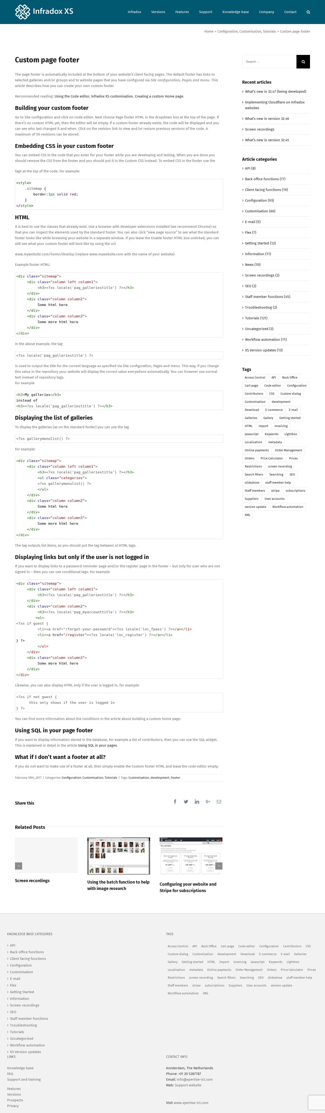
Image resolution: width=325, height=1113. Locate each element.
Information (19, 998)
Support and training (24, 1079)
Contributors (254, 393)
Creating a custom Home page (159, 96)
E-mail (293, 410)
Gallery (268, 418)
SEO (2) (250, 286)
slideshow (252, 482)
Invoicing (281, 426)
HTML (248, 426)
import (263, 426)
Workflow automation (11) (266, 339)
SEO (292, 474)
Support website (188, 1085)
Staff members (255, 490)
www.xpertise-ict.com (191, 1103)
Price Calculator (272, 458)
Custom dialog (291, 393)
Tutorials (111, 777)
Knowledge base (20, 1068)
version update (255, 507)
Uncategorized (21, 1038)
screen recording (280, 466)
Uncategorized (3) (259, 329)
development (160, 777)
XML (247, 515)
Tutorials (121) (256, 318)
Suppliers (251, 499)
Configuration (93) (259, 200)
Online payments (257, 450)
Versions (14, 1094)
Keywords (271, 434)
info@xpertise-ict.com (195, 1079)
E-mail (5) (253, 222)
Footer (175, 777)
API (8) (250, 168)
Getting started (290, 418)
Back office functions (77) (265, 179)
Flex (13, 985)
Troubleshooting (23, 1025)
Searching (276, 474)
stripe (275, 490)
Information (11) (258, 254)
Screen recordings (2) (262, 275)
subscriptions (295, 490)
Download (252, 410)
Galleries (251, 418)
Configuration (71, 777)
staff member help (278, 482)
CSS (271, 393)
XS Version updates (25, 1052)
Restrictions (253, 466)
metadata (275, 442)
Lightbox (291, 434)
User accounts (275, 499)
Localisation (253, 442)
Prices (293, 458)
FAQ (10, 1074)
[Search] (308, 11)
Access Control (255, 377)
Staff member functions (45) (267, 297)
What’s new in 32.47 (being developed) (275, 91)
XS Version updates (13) (264, 350)
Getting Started (22, 992)
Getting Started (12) (260, 243)
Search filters (254, 474)
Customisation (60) (260, 211)
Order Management (288, 450)
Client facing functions (28, 959)
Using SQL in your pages (97, 745)
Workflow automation (287, 507)
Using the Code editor (71, 96)
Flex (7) (250, 232)
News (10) (253, 264)
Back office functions (27, 952)
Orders (249, 458)
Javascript (252, 434)
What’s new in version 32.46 (267, 119)
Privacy (13, 1106)
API (273, 377)
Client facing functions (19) (266, 190)
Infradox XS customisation (112, 96)
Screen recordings (32, 880)
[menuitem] (139, 11)
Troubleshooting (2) (261, 307)
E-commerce (274, 410)
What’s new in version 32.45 (267, 140)
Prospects (15, 1100)
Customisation (93, 777)
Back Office (289, 377)
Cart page (251, 385)
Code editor (272, 385)
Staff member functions (29, 1018)
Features (14, 1089)
